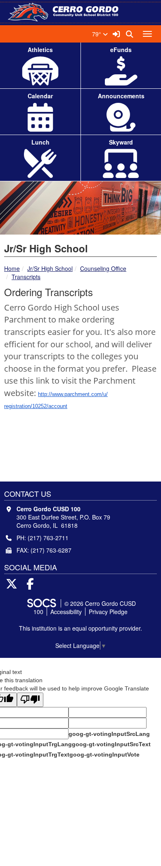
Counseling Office (103, 268)
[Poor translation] (30, 700)
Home (12, 268)
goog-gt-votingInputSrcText (111, 744)
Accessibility (66, 611)
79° (97, 34)
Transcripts (26, 277)
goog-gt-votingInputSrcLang (109, 734)
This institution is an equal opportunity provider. (80, 628)
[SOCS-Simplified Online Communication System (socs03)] (41, 603)
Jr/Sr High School (50, 268)
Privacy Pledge (108, 611)
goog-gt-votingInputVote (104, 754)
